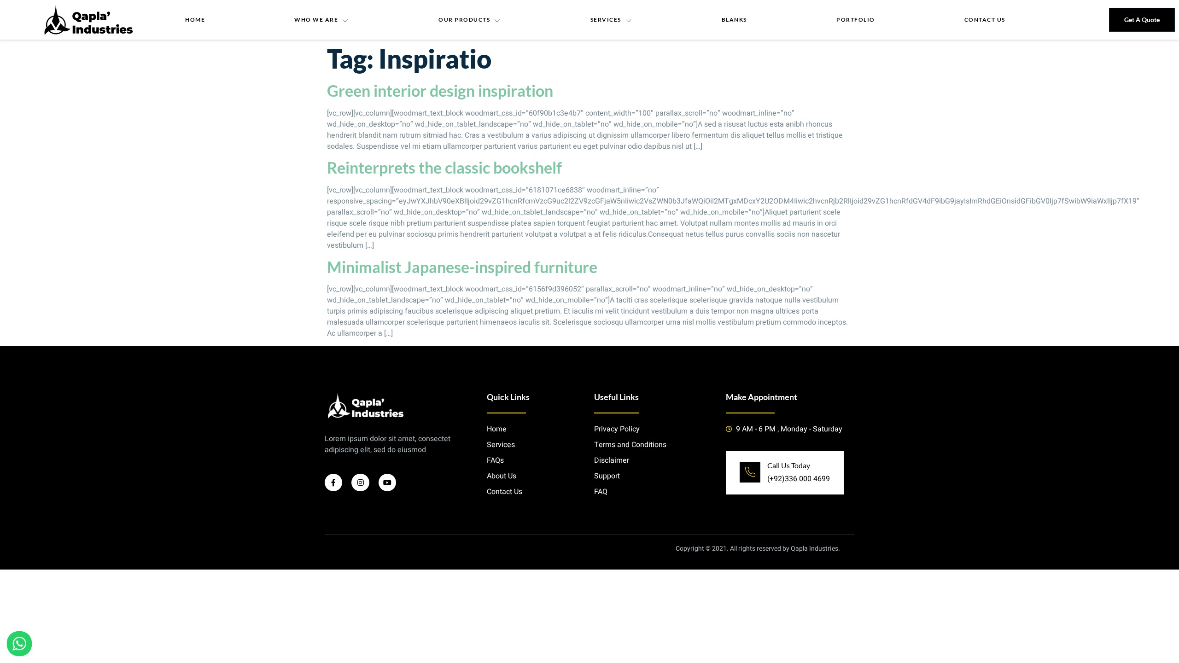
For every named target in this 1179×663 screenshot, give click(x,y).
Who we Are (316, 19)
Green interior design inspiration (440, 90)
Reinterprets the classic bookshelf (444, 167)
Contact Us (984, 19)
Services (605, 19)
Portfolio (855, 19)
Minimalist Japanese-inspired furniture (462, 266)
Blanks (734, 19)
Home (195, 19)
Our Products (464, 19)
